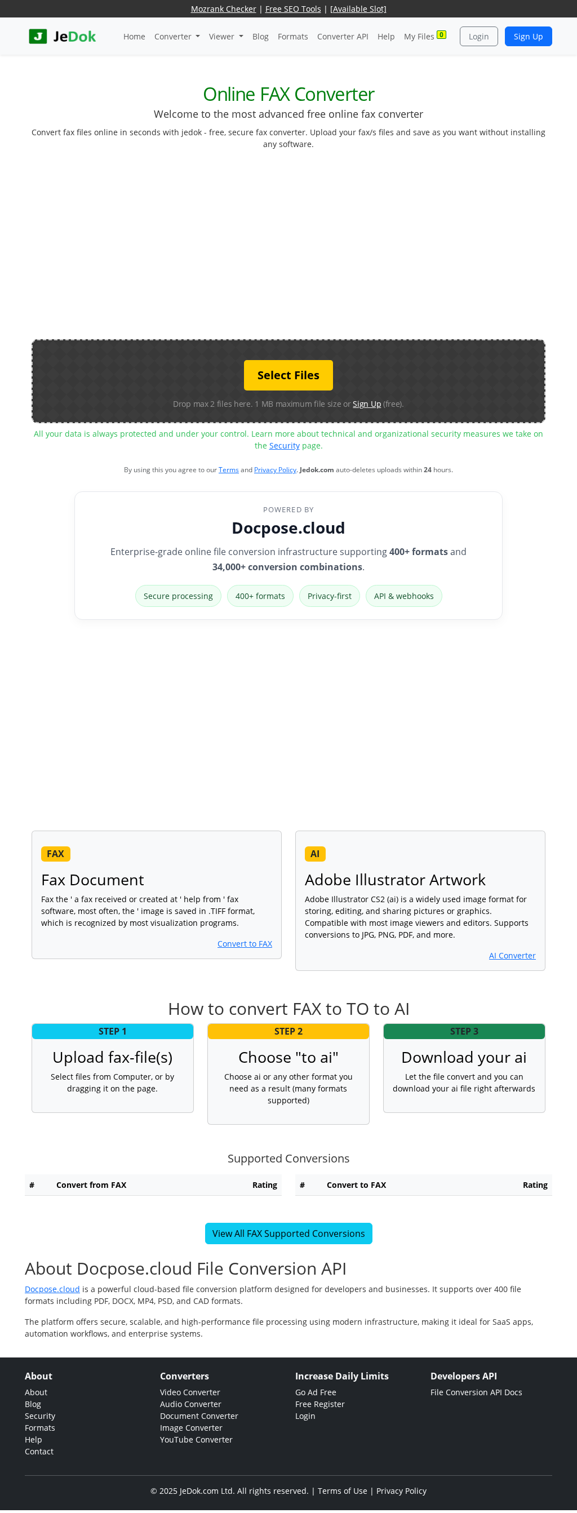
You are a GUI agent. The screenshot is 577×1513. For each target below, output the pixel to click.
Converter (174, 36)
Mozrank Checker (223, 8)
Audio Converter (190, 1404)
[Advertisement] (304, 249)
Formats (293, 36)
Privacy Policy (275, 469)
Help (386, 36)
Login (479, 36)
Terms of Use (342, 1490)
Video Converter (190, 1392)
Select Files (288, 375)
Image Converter (191, 1427)
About (36, 1392)
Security (284, 445)
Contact (39, 1451)
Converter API (343, 36)
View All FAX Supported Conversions (288, 1233)
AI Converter (512, 955)
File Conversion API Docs (476, 1392)
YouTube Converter (196, 1439)
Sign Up (528, 36)
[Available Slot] (358, 8)
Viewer (223, 36)
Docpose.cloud (288, 527)
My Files (423, 36)
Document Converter (199, 1415)
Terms (229, 469)
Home (134, 36)
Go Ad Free (315, 1392)
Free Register (320, 1404)
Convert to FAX (245, 943)
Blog (260, 36)
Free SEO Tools (293, 8)
